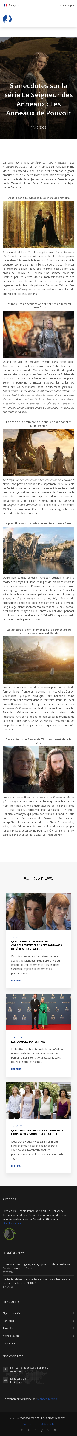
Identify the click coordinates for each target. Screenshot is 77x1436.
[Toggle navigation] (70, 19)
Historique (9, 1343)
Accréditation (11, 1336)
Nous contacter (18, 1378)
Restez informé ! (18, 1382)
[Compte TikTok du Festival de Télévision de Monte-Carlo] (42, 1430)
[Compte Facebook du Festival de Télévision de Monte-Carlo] (22, 1430)
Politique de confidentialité (39, 1424)
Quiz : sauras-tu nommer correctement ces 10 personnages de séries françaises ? (36, 945)
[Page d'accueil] (7, 19)
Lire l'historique (12, 1223)
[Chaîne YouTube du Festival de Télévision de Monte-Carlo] (55, 1430)
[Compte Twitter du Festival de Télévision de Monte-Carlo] (48, 1430)
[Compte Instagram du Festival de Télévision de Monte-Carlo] (28, 1430)
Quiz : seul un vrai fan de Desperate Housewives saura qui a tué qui (37, 1132)
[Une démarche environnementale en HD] (9, 1235)
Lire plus (16, 980)
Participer (8, 1320)
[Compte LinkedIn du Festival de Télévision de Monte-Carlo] (35, 1430)
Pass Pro (8, 1328)
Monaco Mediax (47, 1399)
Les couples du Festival (28, 1041)
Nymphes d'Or (11, 1313)
